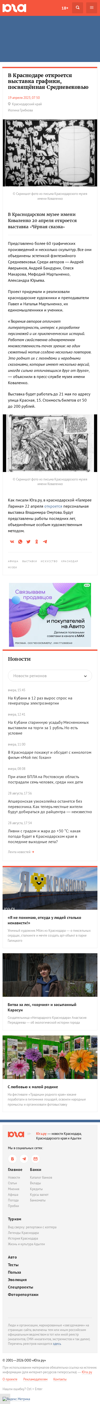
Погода (13, 1200)
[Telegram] (23, 1158)
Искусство (49, 561)
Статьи (12, 1183)
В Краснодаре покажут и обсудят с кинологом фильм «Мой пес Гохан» (49, 755)
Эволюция (17, 1279)
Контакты (60, 1379)
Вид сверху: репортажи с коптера (32, 1227)
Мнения (13, 1189)
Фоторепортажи (23, 1294)
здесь (57, 1344)
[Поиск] (77, 8)
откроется (53, 506)
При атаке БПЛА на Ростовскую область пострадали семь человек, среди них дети (45, 779)
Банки (35, 1169)
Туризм (14, 1218)
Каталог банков (41, 1177)
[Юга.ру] (14, 8)
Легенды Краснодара (23, 1233)
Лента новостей (19, 852)
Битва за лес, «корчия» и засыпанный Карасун (42, 1007)
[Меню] (91, 8)
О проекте (10, 1379)
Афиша (13, 561)
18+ (65, 8)
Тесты (13, 1264)
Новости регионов (30, 675)
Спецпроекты (20, 1287)
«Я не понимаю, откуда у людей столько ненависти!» (44, 920)
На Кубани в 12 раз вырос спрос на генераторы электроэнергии (40, 700)
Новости (19, 659)
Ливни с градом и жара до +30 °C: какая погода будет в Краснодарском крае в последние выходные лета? (44, 836)
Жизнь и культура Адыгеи (26, 1244)
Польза (14, 1272)
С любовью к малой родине (33, 1086)
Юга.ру (41, 1133)
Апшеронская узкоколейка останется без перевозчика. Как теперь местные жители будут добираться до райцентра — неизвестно (50, 806)
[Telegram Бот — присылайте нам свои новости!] (35, 1158)
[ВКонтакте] (12, 1158)
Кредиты (36, 1189)
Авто (12, 1257)
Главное (15, 1169)
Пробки (13, 1206)
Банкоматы (38, 1200)
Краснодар (69, 561)
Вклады (35, 1183)
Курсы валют (39, 1194)
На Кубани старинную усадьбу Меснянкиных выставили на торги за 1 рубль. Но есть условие (48, 728)
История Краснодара (23, 1238)
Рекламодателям (35, 1379)
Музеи (12, 567)
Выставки (29, 561)
